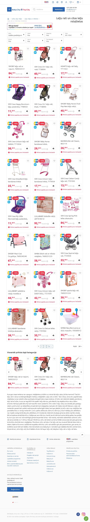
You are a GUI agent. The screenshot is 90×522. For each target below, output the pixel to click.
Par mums (10, 451)
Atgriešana (30, 458)
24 (79, 346)
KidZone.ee (50, 469)
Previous (9, 372)
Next (81, 372)
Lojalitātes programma (13, 458)
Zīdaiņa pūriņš (11, 453)
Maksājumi (30, 453)
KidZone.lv (50, 453)
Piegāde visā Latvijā (32, 455)
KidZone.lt (50, 471)
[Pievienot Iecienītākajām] (28, 48)
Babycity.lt (50, 458)
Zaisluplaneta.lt (51, 466)
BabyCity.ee (50, 461)
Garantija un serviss (12, 456)
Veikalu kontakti (12, 461)
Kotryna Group (51, 456)
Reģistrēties (15, 489)
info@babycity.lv (71, 9)
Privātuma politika (71, 451)
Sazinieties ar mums (32, 463)
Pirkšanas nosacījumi (33, 460)
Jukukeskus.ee (51, 464)
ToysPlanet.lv (50, 451)
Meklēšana (58, 9)
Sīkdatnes (69, 458)
